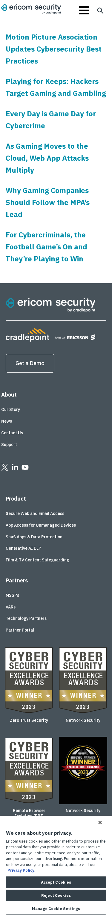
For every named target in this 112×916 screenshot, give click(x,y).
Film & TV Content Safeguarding (37, 560)
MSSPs (12, 595)
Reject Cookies (56, 895)
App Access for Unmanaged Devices (41, 525)
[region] (56, 866)
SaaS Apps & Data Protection (34, 537)
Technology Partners (26, 618)
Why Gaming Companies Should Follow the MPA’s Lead (48, 202)
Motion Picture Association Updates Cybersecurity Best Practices (54, 49)
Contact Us (12, 433)
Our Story (10, 409)
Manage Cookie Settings (56, 908)
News (6, 421)
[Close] (100, 822)
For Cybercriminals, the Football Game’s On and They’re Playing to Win (46, 246)
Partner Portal (20, 630)
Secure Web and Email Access (35, 513)
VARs (11, 607)
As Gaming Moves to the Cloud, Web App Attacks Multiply (47, 158)
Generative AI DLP (23, 548)
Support (9, 444)
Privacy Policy (20, 870)
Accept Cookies (56, 882)
